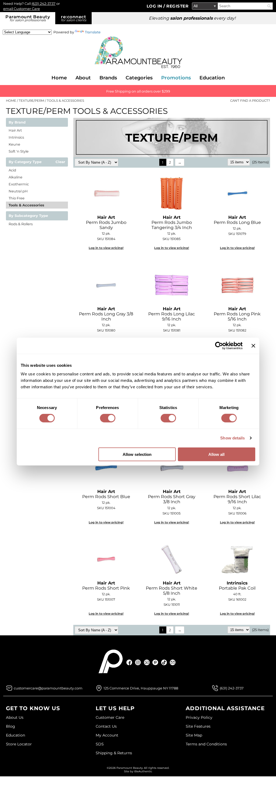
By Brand (17, 122)
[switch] (107, 418)
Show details (232, 438)
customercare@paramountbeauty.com (48, 688)
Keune (14, 144)
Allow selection (137, 454)
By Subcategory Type (28, 216)
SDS (100, 744)
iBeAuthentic (143, 771)
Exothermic (19, 184)
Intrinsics (16, 137)
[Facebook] (129, 662)
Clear (60, 162)
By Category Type (25, 162)
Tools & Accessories (26, 205)
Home (59, 78)
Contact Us (106, 726)
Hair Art (15, 130)
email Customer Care (21, 8)
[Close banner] (253, 346)
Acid (12, 170)
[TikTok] (164, 662)
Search (269, 6)
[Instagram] (138, 662)
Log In (155, 6)
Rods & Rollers (21, 224)
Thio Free (17, 198)
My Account (107, 735)
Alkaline (15, 177)
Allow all (216, 454)
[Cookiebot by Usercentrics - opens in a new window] (219, 346)
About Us (14, 717)
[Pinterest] (155, 662)
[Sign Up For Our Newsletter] (172, 662)
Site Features (198, 726)
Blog (10, 726)
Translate (93, 32)
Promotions (176, 78)
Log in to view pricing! (106, 248)
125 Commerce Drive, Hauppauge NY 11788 (141, 688)
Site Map (194, 735)
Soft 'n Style (19, 151)
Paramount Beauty (27, 18)
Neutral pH (18, 191)
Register (177, 6)
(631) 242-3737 (44, 3)
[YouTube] (146, 662)
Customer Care (110, 717)
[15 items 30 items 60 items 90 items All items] (239, 162)
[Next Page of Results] (179, 162)
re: (73, 18)
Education (212, 78)
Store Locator (19, 744)
